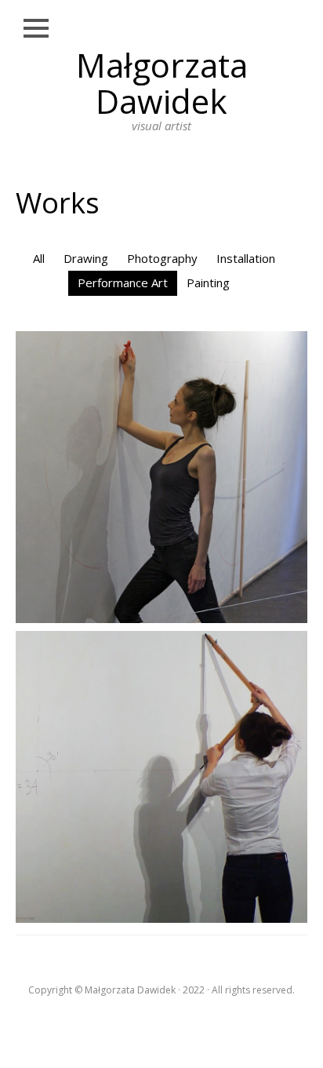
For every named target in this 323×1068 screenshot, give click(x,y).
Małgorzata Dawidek (162, 82)
